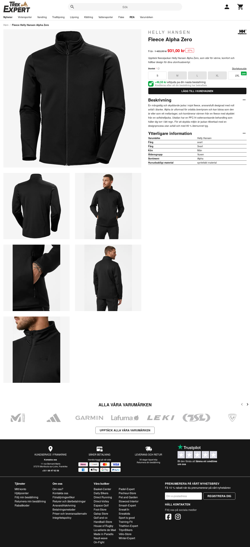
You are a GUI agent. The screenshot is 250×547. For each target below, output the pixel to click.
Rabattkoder (22, 505)
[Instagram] (177, 517)
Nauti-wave (100, 538)
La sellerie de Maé (105, 530)
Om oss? (58, 489)
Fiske (121, 17)
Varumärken (146, 17)
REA (132, 17)
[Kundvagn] (240, 6)
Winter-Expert (127, 538)
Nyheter (7, 17)
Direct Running (103, 497)
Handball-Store (103, 522)
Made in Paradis (103, 534)
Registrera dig (219, 496)
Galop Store (101, 513)
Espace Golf (101, 505)
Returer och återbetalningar (69, 501)
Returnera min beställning (30, 501)
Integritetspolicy (62, 518)
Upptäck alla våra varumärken (125, 430)
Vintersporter (25, 17)
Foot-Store (100, 509)
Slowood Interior (128, 501)
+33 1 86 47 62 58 (50, 470)
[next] (247, 405)
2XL (240, 74)
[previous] (241, 405)
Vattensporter (105, 17)
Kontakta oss (50, 459)
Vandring (42, 17)
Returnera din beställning (148, 462)
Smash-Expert (127, 505)
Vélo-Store (125, 534)
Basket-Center (102, 489)
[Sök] (72, 7)
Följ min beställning (26, 497)
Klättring (88, 17)
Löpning (74, 17)
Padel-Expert (127, 489)
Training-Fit (125, 522)
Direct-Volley (101, 501)
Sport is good (127, 518)
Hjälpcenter (22, 493)
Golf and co (100, 518)
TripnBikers (125, 530)
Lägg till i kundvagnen (197, 91)
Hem (6, 25)
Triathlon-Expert (128, 526)
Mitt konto (20, 489)
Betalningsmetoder (64, 509)
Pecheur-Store (127, 493)
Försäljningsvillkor (64, 497)
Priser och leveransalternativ (70, 513)
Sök (125, 7)
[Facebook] (168, 517)
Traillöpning (58, 17)
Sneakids (124, 513)
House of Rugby (103, 526)
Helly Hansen (169, 32)
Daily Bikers (101, 493)
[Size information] (158, 68)
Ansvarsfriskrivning (64, 505)
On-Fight (99, 542)
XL (217, 75)
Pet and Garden (128, 497)
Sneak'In (124, 509)
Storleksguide (239, 68)
